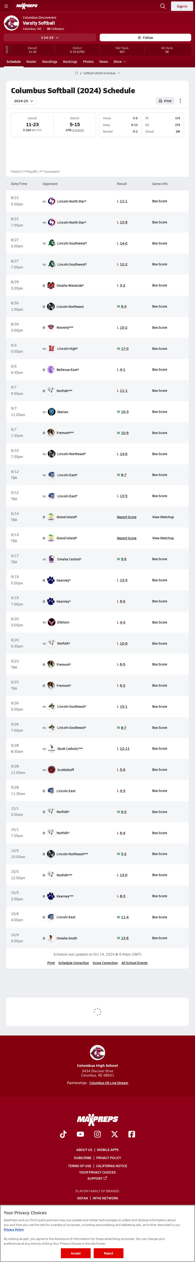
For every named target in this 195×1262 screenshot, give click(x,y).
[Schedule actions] (180, 101)
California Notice (111, 1166)
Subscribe (83, 1158)
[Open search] (163, 6)
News (103, 61)
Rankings (70, 61)
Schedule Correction (73, 963)
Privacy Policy (108, 1158)
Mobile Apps (108, 1149)
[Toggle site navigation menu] (6, 6)
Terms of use (79, 1166)
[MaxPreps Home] (27, 6)
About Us (84, 1149)
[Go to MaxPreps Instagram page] (97, 1135)
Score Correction (105, 963)
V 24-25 (47, 37)
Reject (108, 1253)
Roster (31, 61)
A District (78, 130)
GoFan (82, 1198)
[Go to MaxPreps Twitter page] (114, 1135)
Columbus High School (97, 1065)
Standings (49, 61)
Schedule (14, 61)
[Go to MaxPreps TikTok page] (63, 1135)
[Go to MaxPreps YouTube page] (80, 1135)
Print (167, 100)
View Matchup (163, 516)
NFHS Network (105, 1198)
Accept (76, 1253)
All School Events (135, 963)
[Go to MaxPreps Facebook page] (132, 1135)
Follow (148, 37)
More (118, 61)
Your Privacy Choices (97, 1172)
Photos (88, 61)
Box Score (159, 201)
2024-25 (21, 100)
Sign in (182, 6)
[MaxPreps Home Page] (76, 73)
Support (95, 1178)
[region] (97, 1233)
